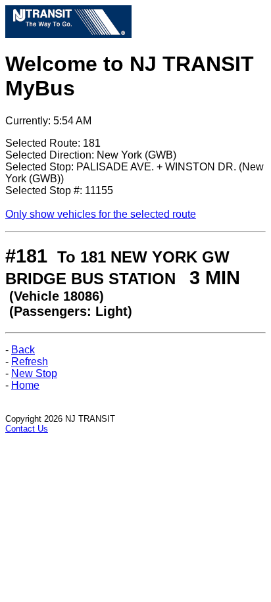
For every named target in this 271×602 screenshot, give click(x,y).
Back (23, 349)
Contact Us (26, 429)
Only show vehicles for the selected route (100, 214)
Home (25, 385)
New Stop (34, 373)
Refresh (29, 361)
